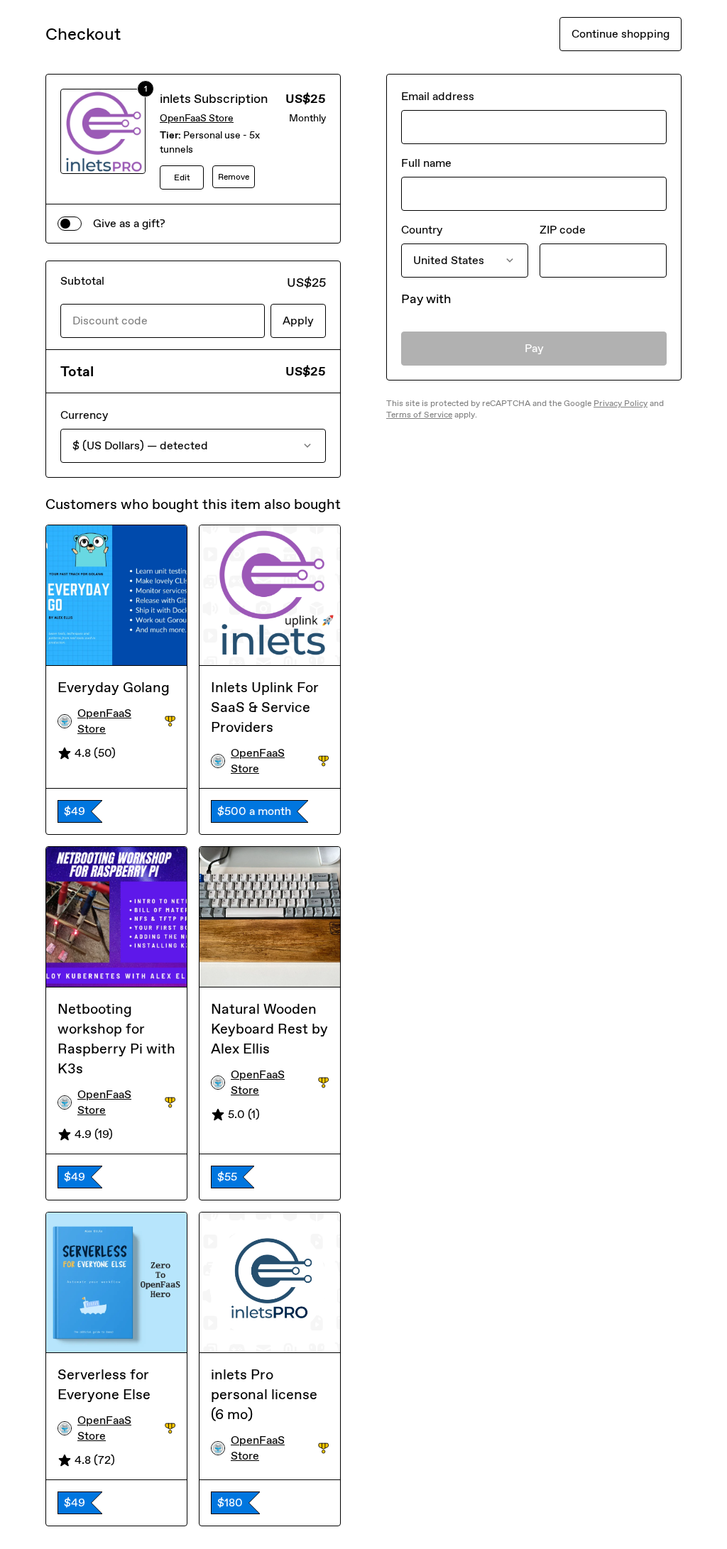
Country (421, 229)
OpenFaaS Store (197, 118)
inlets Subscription (214, 98)
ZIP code (563, 229)
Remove (233, 177)
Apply (298, 320)
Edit (182, 177)
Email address (437, 96)
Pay (534, 348)
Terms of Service (419, 415)
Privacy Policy (620, 403)
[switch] (70, 224)
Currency (84, 415)
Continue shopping (620, 33)
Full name (426, 163)
